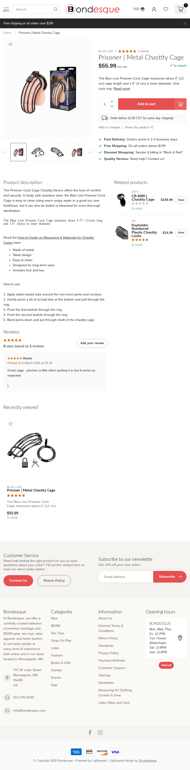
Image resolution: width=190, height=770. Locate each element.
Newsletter (106, 682)
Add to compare (109, 127)
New (54, 618)
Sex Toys (57, 633)
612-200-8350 (23, 697)
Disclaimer (106, 645)
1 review (143, 51)
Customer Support (111, 668)
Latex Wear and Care (114, 702)
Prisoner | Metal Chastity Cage (39, 33)
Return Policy (54, 580)
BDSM (55, 625)
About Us (105, 618)
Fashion (57, 655)
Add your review (92, 343)
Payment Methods (111, 660)
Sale (54, 685)
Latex (55, 648)
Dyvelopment (148, 760)
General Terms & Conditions (110, 628)
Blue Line (105, 51)
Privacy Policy (108, 653)
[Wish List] (165, 9)
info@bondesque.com (29, 710)
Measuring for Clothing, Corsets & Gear (115, 692)
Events (56, 677)
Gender (56, 670)
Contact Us (18, 580)
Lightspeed (99, 760)
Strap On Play (61, 640)
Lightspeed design (122, 760)
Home (7, 33)
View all (166, 665)
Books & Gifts (61, 663)
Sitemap (104, 675)
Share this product (137, 127)
